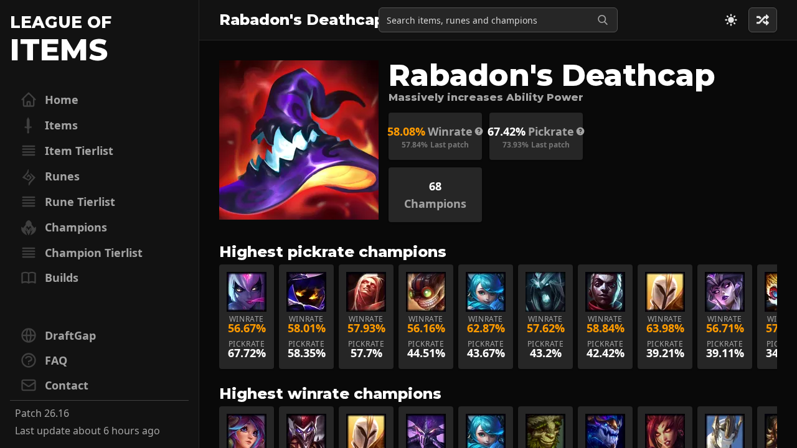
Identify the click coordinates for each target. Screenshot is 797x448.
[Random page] (731, 19)
